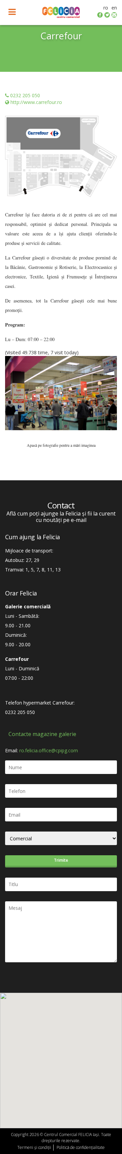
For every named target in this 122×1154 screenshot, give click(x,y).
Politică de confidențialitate (81, 1147)
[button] (13, 398)
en (114, 7)
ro (105, 7)
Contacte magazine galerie (42, 734)
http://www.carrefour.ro (36, 102)
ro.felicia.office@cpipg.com (48, 750)
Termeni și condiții (34, 1147)
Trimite (61, 860)
